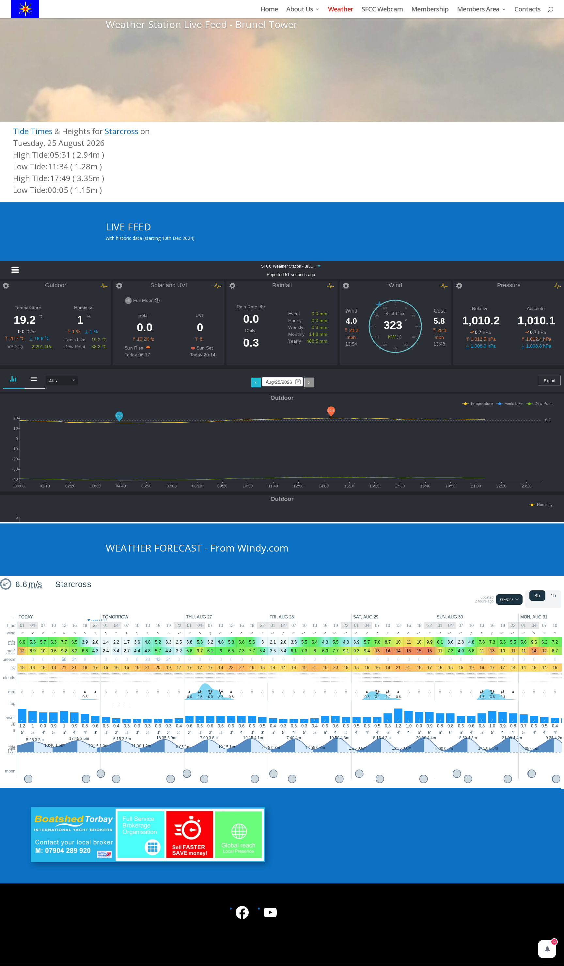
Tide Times (33, 131)
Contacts (527, 10)
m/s (35, 584)
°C (13, 667)
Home (269, 10)
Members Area (478, 10)
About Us (299, 10)
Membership (429, 10)
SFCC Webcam (382, 10)
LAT (11, 752)
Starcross (121, 131)
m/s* (11, 650)
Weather (340, 10)
